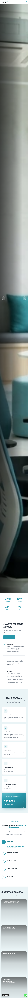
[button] (3, 298)
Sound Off (5, 995)
